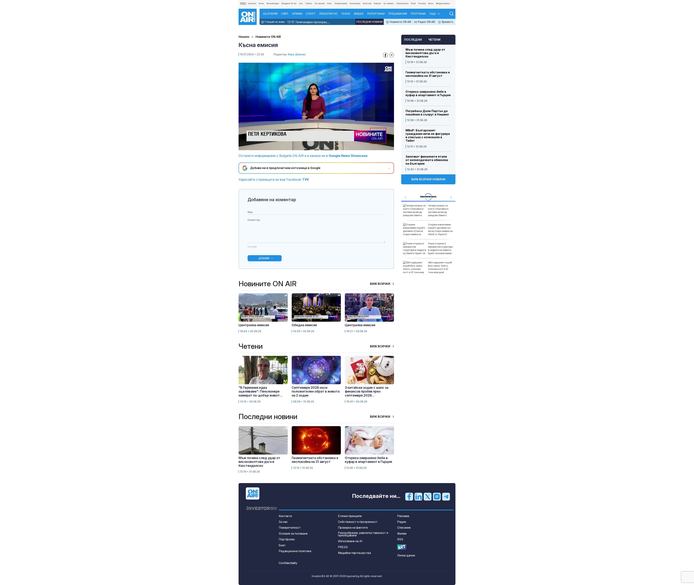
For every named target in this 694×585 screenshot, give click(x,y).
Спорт (310, 13)
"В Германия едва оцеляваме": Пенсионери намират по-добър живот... (260, 391)
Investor (252, 3)
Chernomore (402, 3)
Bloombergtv (273, 3)
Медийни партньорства (354, 553)
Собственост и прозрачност (358, 521)
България (270, 13)
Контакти (285, 516)
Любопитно (328, 13)
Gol (301, 3)
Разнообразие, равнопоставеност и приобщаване (363, 534)
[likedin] (418, 496)
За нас (283, 521)
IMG (243, 3)
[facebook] (409, 496)
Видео (359, 13)
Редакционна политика (295, 551)
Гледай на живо (274, 21)
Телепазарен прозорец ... (308, 22)
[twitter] (428, 496)
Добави (263, 258)
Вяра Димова (297, 54)
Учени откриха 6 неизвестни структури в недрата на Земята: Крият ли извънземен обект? (428, 250)
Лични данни (406, 555)
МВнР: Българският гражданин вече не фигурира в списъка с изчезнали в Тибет (428, 136)
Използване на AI (350, 541)
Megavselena (443, 3)
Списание (404, 527)
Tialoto (308, 3)
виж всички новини (428, 179)
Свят (284, 13)
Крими (297, 13)
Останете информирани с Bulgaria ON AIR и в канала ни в (303, 156)
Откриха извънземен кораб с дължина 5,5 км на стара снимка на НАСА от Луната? (440, 229)
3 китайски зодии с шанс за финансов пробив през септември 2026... (366, 391)
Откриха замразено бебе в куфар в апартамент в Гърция (428, 93)
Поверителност (290, 527)
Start (413, 3)
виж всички (380, 284)
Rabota (377, 3)
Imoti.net (367, 3)
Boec (431, 3)
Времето (447, 21)
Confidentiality (288, 563)
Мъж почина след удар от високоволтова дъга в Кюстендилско (425, 53)
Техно (345, 13)
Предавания (397, 13)
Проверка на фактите (353, 527)
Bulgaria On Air (289, 3)
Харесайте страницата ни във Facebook (274, 179)
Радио (401, 521)
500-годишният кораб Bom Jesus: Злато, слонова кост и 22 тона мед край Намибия (427, 269)
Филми (401, 533)
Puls (329, 3)
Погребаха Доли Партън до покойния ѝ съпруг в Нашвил (427, 112)
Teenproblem (340, 3)
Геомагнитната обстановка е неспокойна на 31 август (428, 74)
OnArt (401, 547)
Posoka (422, 3)
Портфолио (287, 539)
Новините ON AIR (400, 21)
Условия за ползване (293, 533)
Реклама (403, 516)
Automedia (355, 3)
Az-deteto (389, 3)
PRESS (343, 547)
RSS (400, 539)
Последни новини (369, 21)
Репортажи (376, 13)
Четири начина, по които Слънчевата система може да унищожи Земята (438, 210)
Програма (418, 13)
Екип (282, 545)
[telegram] (446, 496)
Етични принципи (350, 516)
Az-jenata (320, 3)
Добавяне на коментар (272, 199)
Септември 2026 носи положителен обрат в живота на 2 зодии (316, 391)
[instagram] (437, 496)
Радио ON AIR (426, 21)
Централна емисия (254, 325)
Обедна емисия (304, 325)
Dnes (261, 3)
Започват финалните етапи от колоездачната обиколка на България (427, 160)
